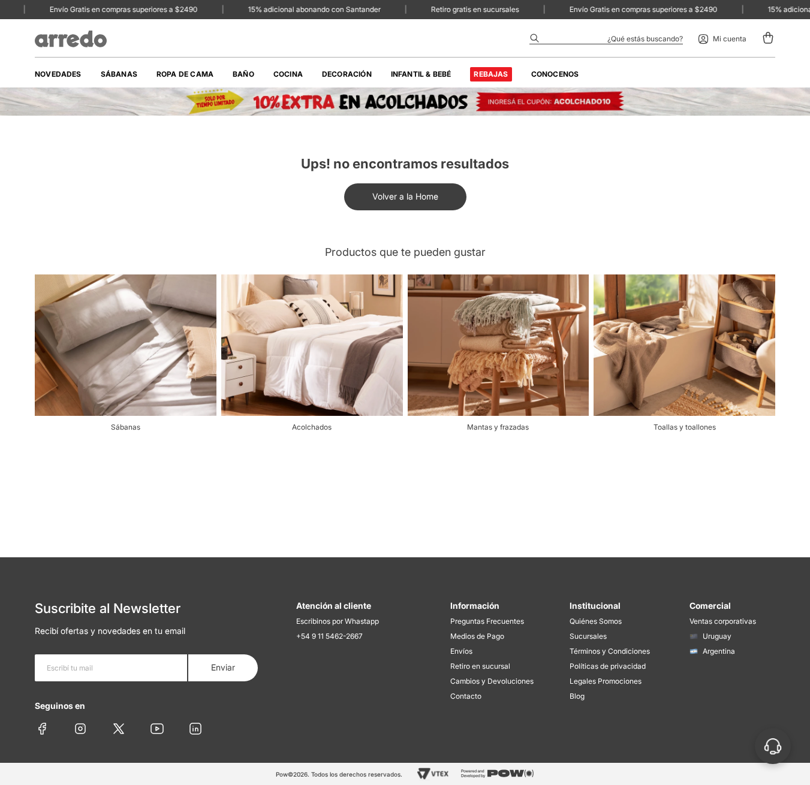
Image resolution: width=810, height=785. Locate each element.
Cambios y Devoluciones (492, 681)
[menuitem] (58, 74)
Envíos (461, 651)
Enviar (223, 667)
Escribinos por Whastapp (337, 621)
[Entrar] (721, 39)
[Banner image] (405, 101)
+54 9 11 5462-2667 (329, 636)
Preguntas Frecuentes (487, 621)
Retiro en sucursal (480, 666)
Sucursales (588, 636)
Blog (577, 696)
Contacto (465, 696)
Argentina (719, 651)
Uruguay (717, 636)
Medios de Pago (477, 636)
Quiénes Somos (596, 621)
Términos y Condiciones (610, 651)
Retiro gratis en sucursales (465, 9)
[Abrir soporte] (773, 746)
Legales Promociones (606, 681)
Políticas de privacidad (608, 666)
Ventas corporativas (722, 621)
